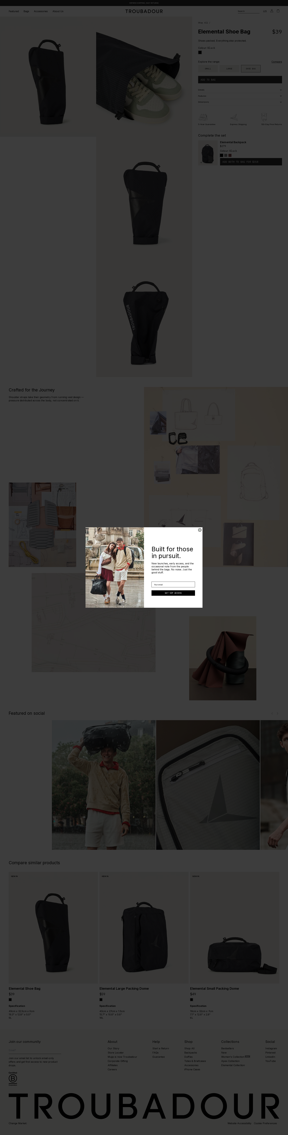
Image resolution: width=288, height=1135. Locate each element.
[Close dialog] (199, 529)
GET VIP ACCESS (173, 593)
